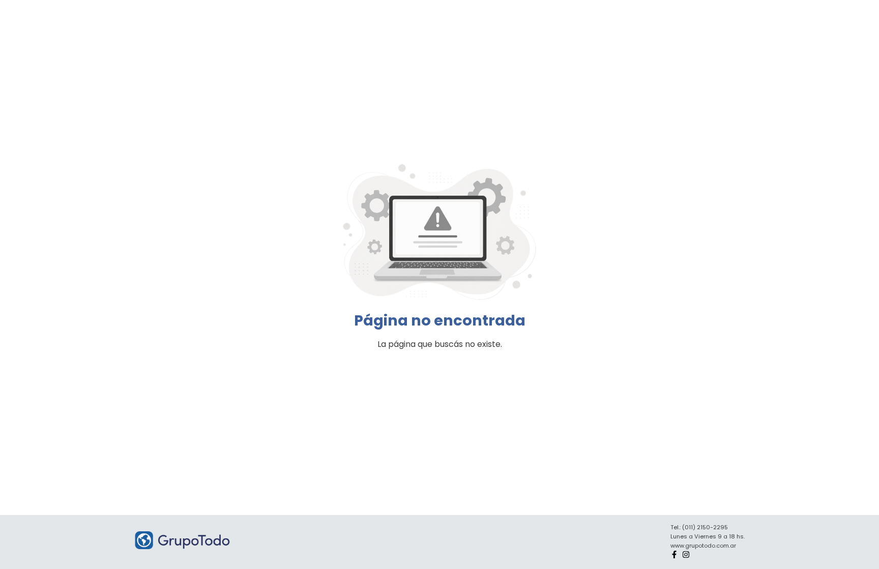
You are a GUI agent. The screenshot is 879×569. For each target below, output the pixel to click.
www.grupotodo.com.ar (703, 545)
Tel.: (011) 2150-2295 (699, 527)
